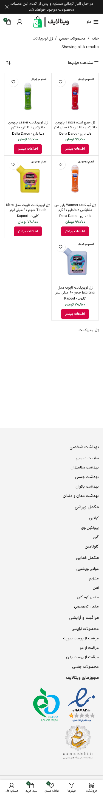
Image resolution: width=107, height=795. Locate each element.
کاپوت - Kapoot (28, 216)
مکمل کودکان (88, 597)
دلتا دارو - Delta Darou (75, 133)
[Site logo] (51, 22)
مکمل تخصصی (86, 606)
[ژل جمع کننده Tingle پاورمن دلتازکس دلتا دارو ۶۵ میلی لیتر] (75, 96)
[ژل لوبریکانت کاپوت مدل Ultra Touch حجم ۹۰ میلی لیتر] (28, 179)
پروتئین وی (90, 528)
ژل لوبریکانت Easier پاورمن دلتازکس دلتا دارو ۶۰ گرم (28, 125)
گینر (96, 537)
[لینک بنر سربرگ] (51, 7)
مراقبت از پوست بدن (82, 657)
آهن (96, 588)
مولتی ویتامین (87, 569)
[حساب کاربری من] (19, 21)
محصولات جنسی (72, 38)
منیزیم (94, 578)
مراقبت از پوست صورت (81, 638)
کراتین (94, 518)
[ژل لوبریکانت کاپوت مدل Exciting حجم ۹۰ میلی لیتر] (75, 261)
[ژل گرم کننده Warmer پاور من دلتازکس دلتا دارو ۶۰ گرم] (75, 179)
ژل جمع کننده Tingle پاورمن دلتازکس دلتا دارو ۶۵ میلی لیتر (75, 125)
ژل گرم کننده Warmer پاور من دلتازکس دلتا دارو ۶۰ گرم (75, 207)
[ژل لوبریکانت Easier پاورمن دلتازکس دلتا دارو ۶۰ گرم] (28, 96)
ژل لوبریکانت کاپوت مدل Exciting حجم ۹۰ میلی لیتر (75, 290)
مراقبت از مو (89, 648)
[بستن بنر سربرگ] (7, 7)
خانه (95, 38)
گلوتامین (92, 546)
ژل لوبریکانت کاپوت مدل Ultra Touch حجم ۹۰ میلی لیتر (28, 207)
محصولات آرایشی (85, 629)
